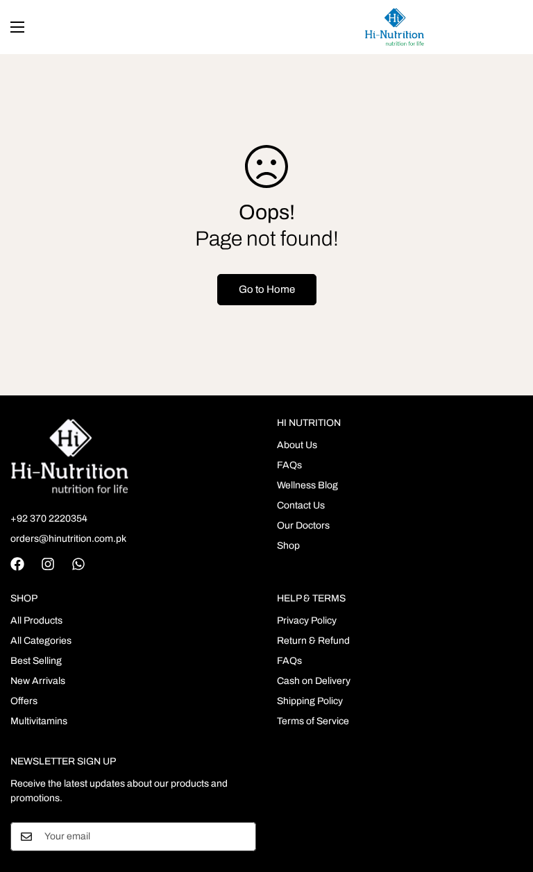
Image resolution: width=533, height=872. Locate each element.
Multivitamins (38, 721)
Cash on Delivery (313, 681)
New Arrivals (37, 681)
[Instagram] (48, 564)
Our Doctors (303, 525)
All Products (36, 620)
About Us (297, 445)
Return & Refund (313, 640)
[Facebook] (17, 564)
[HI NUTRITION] (394, 27)
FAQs (289, 465)
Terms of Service (313, 721)
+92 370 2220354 (48, 518)
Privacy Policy (307, 620)
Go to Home (267, 289)
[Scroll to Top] (506, 796)
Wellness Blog (307, 485)
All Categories (40, 640)
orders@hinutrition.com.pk (68, 538)
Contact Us (301, 505)
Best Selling (36, 661)
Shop (288, 545)
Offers (23, 701)
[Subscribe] (241, 836)
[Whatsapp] (78, 564)
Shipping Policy (310, 701)
